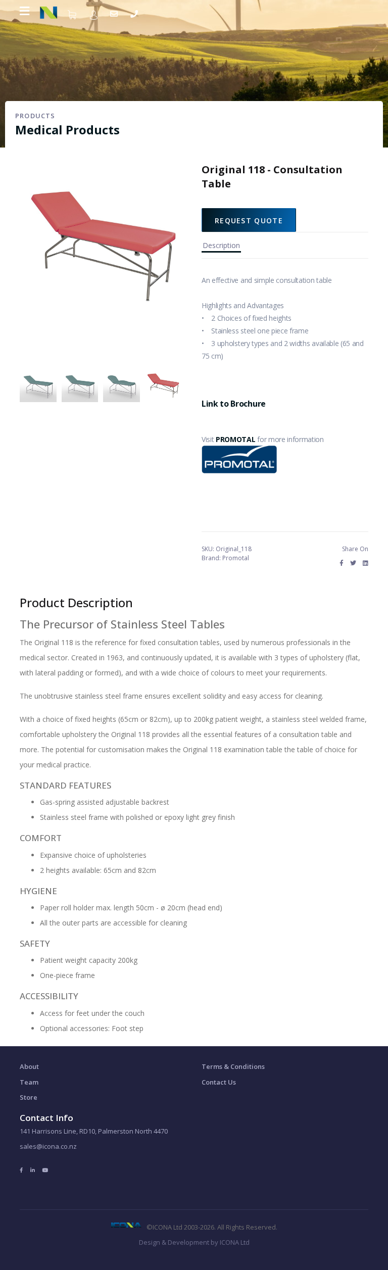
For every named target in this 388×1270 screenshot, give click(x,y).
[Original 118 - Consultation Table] (38, 384)
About (29, 1066)
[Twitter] (353, 563)
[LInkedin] (32, 1170)
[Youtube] (45, 1170)
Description (221, 245)
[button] (95, 14)
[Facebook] (342, 563)
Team (29, 1082)
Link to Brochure (234, 403)
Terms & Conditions (233, 1066)
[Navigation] (24, 11)
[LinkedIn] (365, 563)
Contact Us (219, 1082)
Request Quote (249, 220)
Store (28, 1097)
